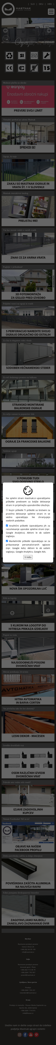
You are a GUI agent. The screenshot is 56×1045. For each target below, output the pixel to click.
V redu (28, 557)
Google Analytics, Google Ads (31, 551)
